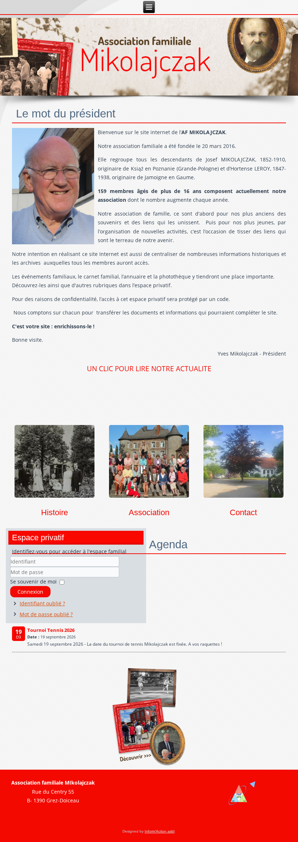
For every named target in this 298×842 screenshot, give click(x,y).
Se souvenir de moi (33, 581)
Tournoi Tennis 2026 (50, 630)
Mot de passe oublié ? (46, 614)
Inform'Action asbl (159, 831)
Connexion (30, 591)
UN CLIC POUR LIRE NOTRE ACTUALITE (149, 368)
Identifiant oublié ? (42, 603)
